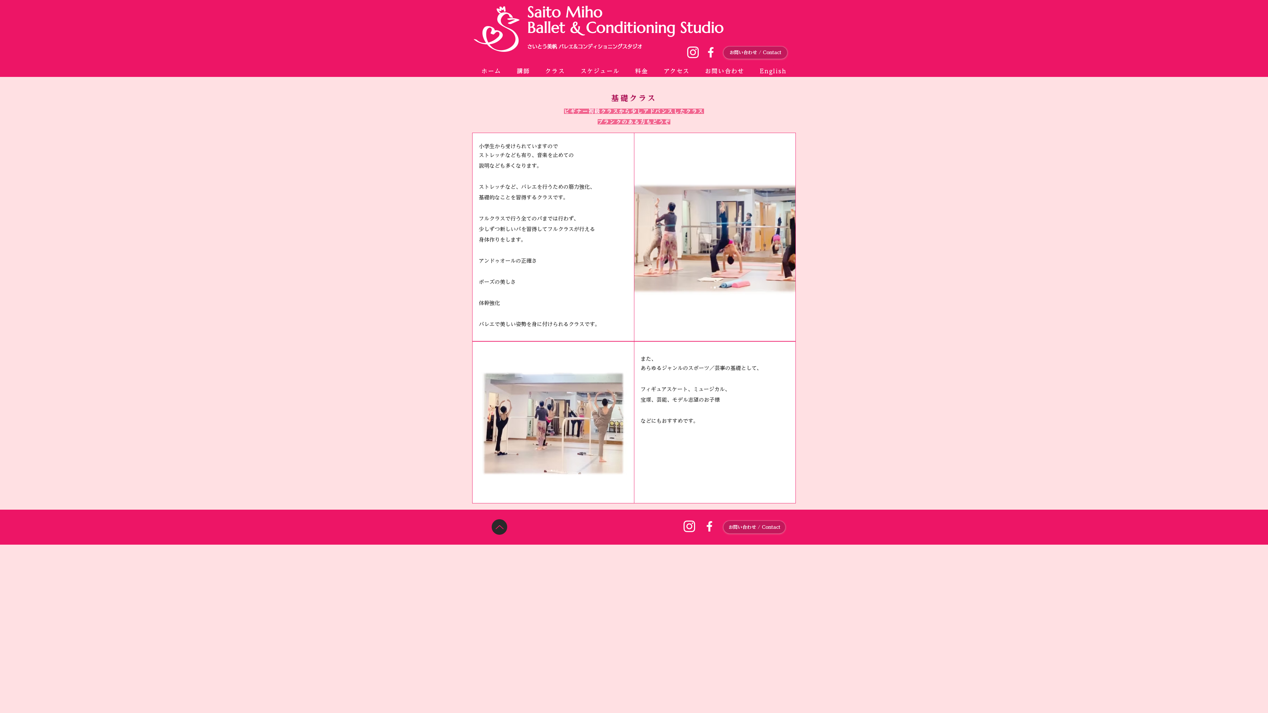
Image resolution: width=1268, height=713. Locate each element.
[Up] (499, 527)
